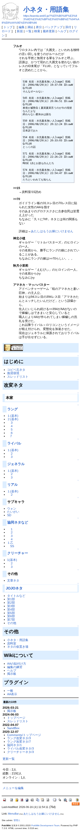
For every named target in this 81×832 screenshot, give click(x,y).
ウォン (11, 508)
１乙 (10, 542)
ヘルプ (62, 31)
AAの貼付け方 (16, 663)
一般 (10, 690)
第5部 (11, 613)
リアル (12, 484)
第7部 (11, 619)
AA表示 (12, 694)
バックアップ (53, 27)
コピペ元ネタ (16, 369)
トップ (8, 27)
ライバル (14, 443)
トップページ (16, 717)
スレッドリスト (17, 376)
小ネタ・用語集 (46, 9)
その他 (11, 623)
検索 (37, 31)
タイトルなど (16, 595)
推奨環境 (13, 373)
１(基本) (12, 415)
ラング (12, 409)
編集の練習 (14, 667)
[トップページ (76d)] (13, 347)
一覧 (28, 31)
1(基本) (12, 560)
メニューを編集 (13, 788)
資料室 (11, 643)
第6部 (11, 616)
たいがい (13, 511)
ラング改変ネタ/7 (19, 741)
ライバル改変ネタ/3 (20, 748)
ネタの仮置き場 (17, 646)
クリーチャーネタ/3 (20, 752)
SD (9, 515)
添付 (68, 27)
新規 (20, 31)
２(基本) (12, 419)
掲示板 (11, 673)
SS (12, 546)
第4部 (11, 609)
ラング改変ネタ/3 (19, 738)
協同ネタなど (17, 522)
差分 (39, 27)
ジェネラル (16, 464)
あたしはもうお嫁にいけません (52, 231)
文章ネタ (13, 580)
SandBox (13, 728)
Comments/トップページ (24, 735)
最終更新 (49, 31)
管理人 (17, 820)
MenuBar (13, 813)
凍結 (30, 27)
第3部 (11, 606)
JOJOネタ (14, 588)
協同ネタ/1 (14, 745)
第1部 (11, 599)
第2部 (11, 602)
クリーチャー (17, 553)
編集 (22, 27)
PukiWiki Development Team (45, 825)
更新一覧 (9, 758)
